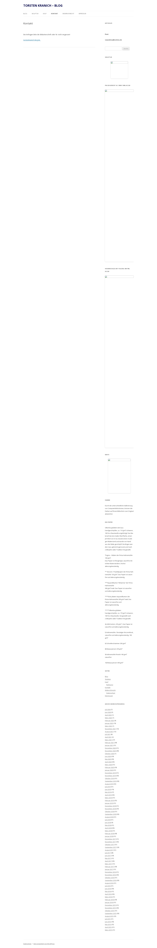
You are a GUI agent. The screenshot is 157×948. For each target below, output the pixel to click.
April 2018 (108, 828)
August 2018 (109, 817)
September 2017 (110, 847)
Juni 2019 (108, 789)
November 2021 (110, 729)
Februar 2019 (109, 800)
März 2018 (108, 831)
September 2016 (110, 880)
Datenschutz (110, 693)
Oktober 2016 (109, 878)
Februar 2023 (109, 721)
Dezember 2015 (110, 905)
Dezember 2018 (110, 806)
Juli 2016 (107, 886)
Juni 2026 (108, 712)
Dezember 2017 (110, 839)
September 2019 (110, 781)
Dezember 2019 (110, 773)
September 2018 (110, 814)
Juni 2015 (108, 922)
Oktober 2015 (109, 911)
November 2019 (110, 776)
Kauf (44, 14)
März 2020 (108, 765)
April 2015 (108, 927)
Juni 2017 (108, 856)
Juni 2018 (108, 822)
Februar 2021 (109, 743)
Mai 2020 (108, 759)
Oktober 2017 (109, 845)
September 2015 (110, 913)
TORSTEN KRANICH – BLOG (43, 5)
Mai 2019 (108, 792)
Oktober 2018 (109, 811)
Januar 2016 (109, 902)
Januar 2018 (109, 836)
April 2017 (108, 861)
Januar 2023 (109, 723)
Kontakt (54, 14)
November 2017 (110, 842)
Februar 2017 (109, 867)
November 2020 (110, 751)
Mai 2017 (108, 858)
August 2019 (109, 784)
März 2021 (108, 740)
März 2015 (108, 930)
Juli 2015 (107, 919)
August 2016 (109, 883)
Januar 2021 (109, 745)
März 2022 (108, 726)
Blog (25, 14)
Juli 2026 (107, 710)
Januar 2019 (109, 803)
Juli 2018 (107, 820)
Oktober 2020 (109, 754)
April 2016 (108, 894)
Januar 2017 (109, 869)
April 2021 (108, 737)
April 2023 (108, 715)
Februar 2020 (109, 767)
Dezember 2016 (110, 872)
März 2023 (108, 718)
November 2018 (110, 809)
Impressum (82, 14)
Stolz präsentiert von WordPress (43, 944)
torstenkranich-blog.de (32, 40)
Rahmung (109, 685)
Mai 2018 (108, 825)
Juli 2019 (107, 787)
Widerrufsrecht (68, 14)
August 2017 (109, 850)
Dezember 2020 (110, 748)
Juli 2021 (107, 734)
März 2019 (108, 798)
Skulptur (35, 14)
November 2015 (110, 908)
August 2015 (109, 916)
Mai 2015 (108, 924)
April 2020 (108, 762)
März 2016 (108, 897)
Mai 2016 (108, 891)
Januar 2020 (109, 770)
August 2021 (109, 732)
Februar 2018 (109, 833)
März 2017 (108, 864)
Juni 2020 (108, 756)
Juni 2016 (108, 889)
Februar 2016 (109, 900)
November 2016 (110, 875)
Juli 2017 (107, 853)
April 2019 (108, 795)
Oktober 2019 (109, 778)
